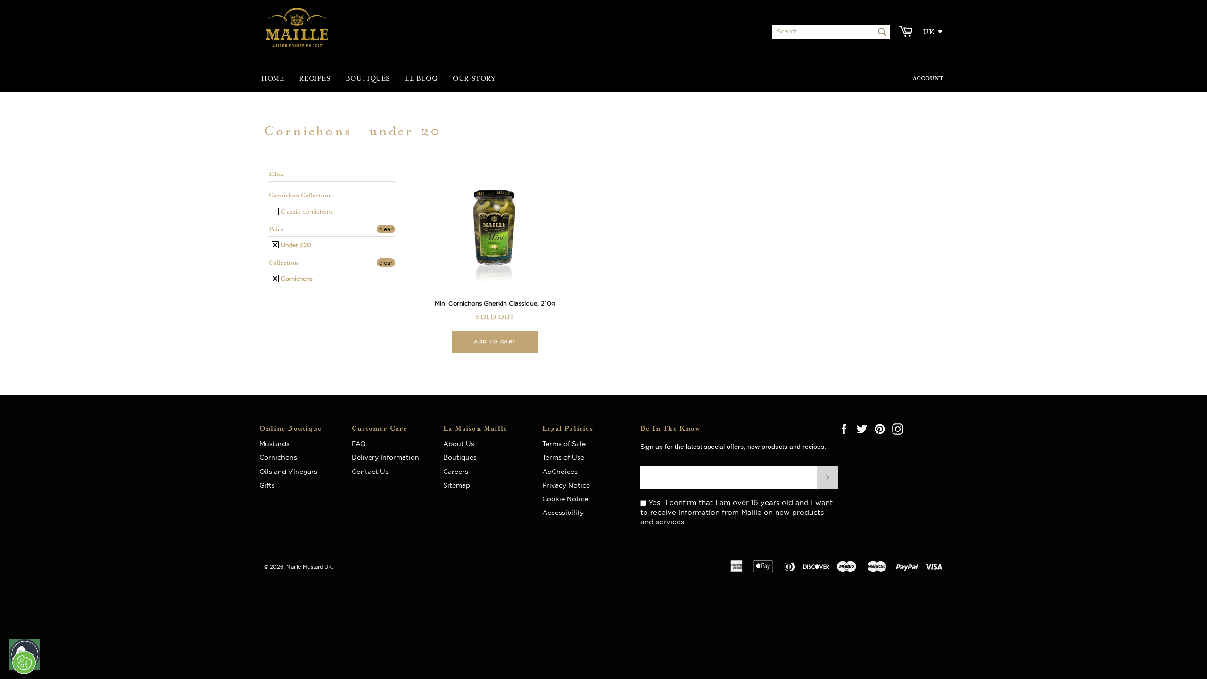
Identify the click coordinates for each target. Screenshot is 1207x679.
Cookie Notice (565, 499)
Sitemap (456, 485)
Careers (455, 471)
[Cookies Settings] (24, 662)
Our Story (474, 79)
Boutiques (368, 79)
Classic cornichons (306, 211)
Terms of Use (563, 457)
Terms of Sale (564, 443)
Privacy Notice (566, 485)
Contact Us (370, 471)
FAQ (362, 443)
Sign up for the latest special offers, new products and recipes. (733, 446)
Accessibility (563, 512)
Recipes (314, 79)
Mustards (274, 443)
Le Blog (421, 79)
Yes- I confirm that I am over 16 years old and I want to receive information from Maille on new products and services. (736, 512)
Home (272, 79)
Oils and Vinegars (288, 471)
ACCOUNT (928, 78)
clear (386, 228)
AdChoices (560, 471)
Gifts (267, 485)
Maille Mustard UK (309, 566)
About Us (462, 443)
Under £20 (295, 244)
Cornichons (296, 278)
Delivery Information (385, 457)
